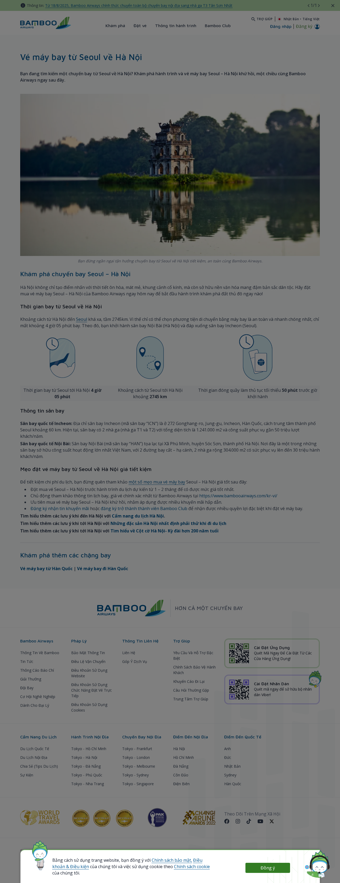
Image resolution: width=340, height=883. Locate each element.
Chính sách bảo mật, (172, 860)
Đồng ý (268, 868)
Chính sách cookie (192, 866)
